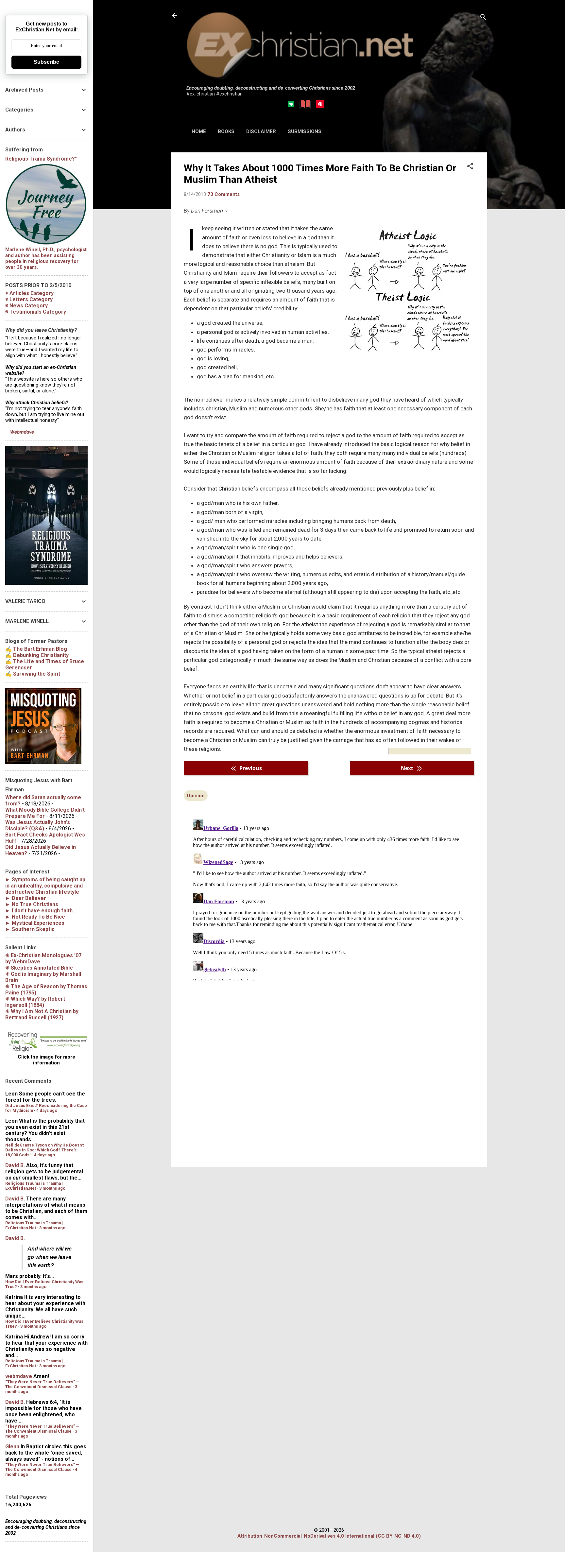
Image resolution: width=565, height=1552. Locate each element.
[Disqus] (329, 898)
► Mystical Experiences (34, 923)
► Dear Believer (25, 898)
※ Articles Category (29, 293)
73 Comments (223, 194)
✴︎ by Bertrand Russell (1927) (41, 1014)
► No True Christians (31, 904)
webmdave (18, 1376)
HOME (199, 131)
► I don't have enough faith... (41, 910)
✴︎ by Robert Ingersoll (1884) (35, 1002)
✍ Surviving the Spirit (32, 674)
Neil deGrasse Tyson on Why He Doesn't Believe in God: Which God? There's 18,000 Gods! (44, 1150)
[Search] (483, 18)
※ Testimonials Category (35, 312)
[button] (470, 166)
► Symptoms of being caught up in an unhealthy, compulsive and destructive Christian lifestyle (45, 885)
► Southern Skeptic (30, 929)
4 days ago (46, 1110)
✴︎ (39, 968)
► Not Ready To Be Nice (35, 917)
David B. (15, 1165)
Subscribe (46, 62)
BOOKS (226, 131)
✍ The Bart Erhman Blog (36, 649)
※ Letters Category (29, 299)
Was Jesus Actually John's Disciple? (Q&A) (37, 825)
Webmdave (22, 432)
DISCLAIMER (261, 131)
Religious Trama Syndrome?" (41, 159)
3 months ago (52, 1188)
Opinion (196, 796)
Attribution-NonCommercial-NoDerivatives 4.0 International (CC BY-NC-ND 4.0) (329, 1536)
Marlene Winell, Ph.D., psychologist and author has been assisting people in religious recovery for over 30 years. (46, 258)
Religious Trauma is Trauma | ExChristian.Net (34, 1186)
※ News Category (26, 305)
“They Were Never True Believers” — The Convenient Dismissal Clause (42, 1384)
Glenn (12, 1446)
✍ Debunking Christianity (37, 655)
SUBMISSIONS (304, 131)
